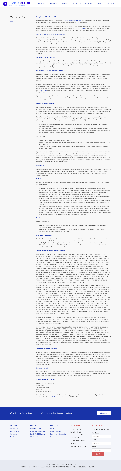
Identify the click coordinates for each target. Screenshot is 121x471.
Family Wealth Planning (37, 434)
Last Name (95, 440)
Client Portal (110, 3)
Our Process (14, 434)
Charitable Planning (36, 437)
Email (94, 446)
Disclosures (82, 467)
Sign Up (98, 454)
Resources (88, 3)
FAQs (52, 428)
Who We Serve (14, 431)
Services (52, 3)
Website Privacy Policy (42, 467)
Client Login (94, 467)
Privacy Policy (80, 28)
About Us (41, 3)
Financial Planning (36, 428)
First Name (96, 433)
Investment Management (38, 431)
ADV (74, 467)
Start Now (103, 413)
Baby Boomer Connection (58, 434)
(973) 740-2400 (77, 429)
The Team (13, 437)
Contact (98, 3)
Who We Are (14, 428)
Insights (64, 3)
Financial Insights (55, 431)
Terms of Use (26, 467)
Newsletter (53, 437)
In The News (77, 3)
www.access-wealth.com (73, 20)
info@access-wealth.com (59, 397)
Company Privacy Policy (62, 467)
